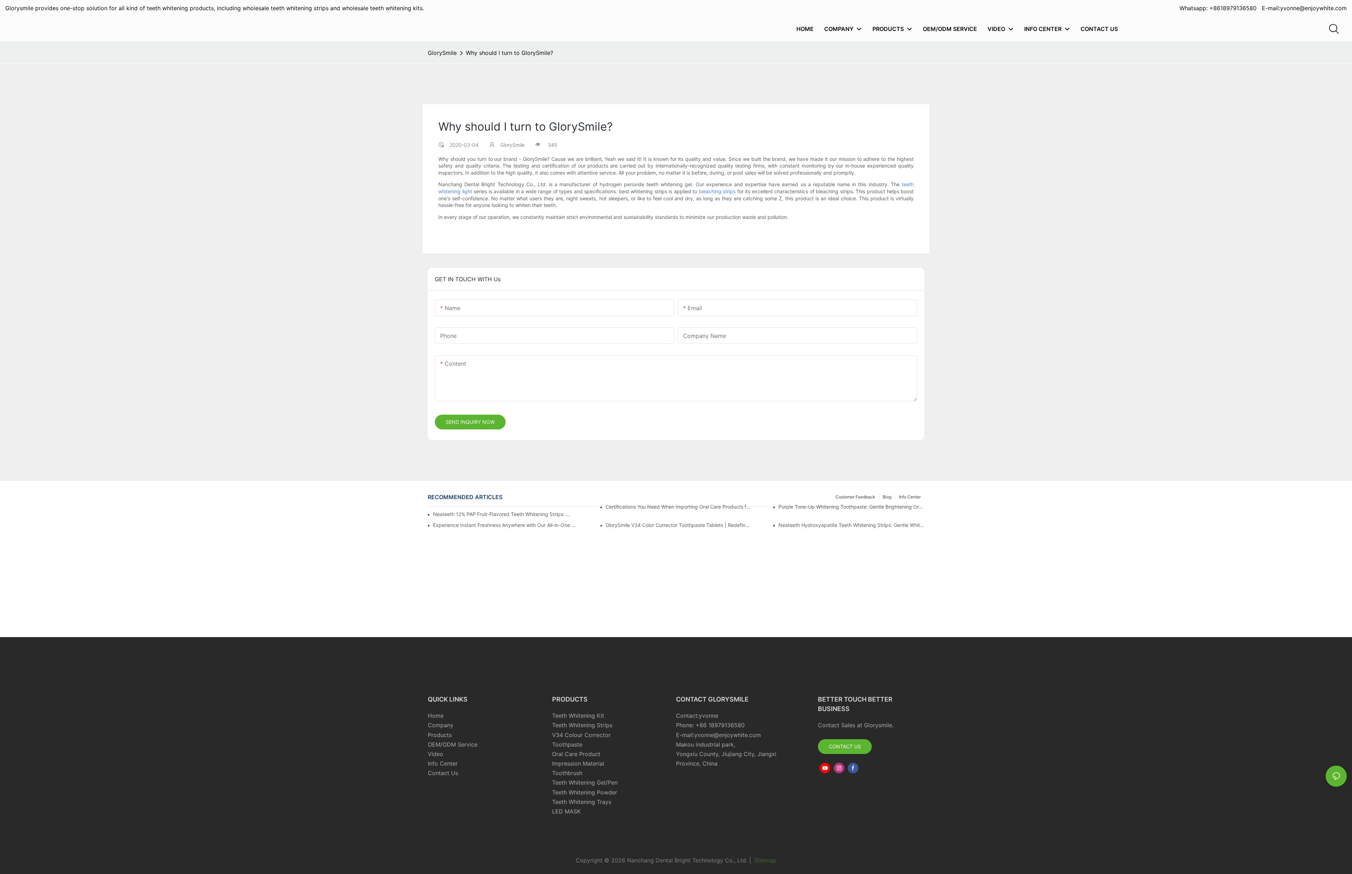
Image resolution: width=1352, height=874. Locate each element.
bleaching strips (717, 191)
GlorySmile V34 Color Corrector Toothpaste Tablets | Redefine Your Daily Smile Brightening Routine (678, 525)
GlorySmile (442, 52)
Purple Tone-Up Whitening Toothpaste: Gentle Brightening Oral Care (851, 507)
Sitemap (764, 860)
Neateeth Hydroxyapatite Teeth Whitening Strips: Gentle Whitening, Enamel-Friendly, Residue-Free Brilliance (851, 525)
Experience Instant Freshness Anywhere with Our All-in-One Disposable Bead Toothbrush (506, 525)
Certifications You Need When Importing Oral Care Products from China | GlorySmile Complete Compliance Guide (678, 507)
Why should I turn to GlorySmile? (509, 52)
